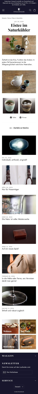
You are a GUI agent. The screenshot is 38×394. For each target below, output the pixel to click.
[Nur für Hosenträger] (19, 175)
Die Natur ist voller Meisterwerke (15, 219)
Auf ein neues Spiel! (10, 248)
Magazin (8, 355)
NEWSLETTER (10, 363)
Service (7, 380)
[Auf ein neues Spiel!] (19, 234)
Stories (9, 18)
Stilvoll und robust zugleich (13, 310)
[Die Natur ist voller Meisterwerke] (19, 204)
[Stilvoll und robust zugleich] (19, 296)
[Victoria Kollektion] (19, 81)
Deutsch (17, 386)
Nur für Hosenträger (10, 189)
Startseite (4, 18)
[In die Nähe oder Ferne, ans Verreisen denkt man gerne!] (19, 263)
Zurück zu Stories (21, 128)
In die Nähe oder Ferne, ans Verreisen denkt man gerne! (18, 279)
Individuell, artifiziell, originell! (14, 159)
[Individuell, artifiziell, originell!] (19, 145)
